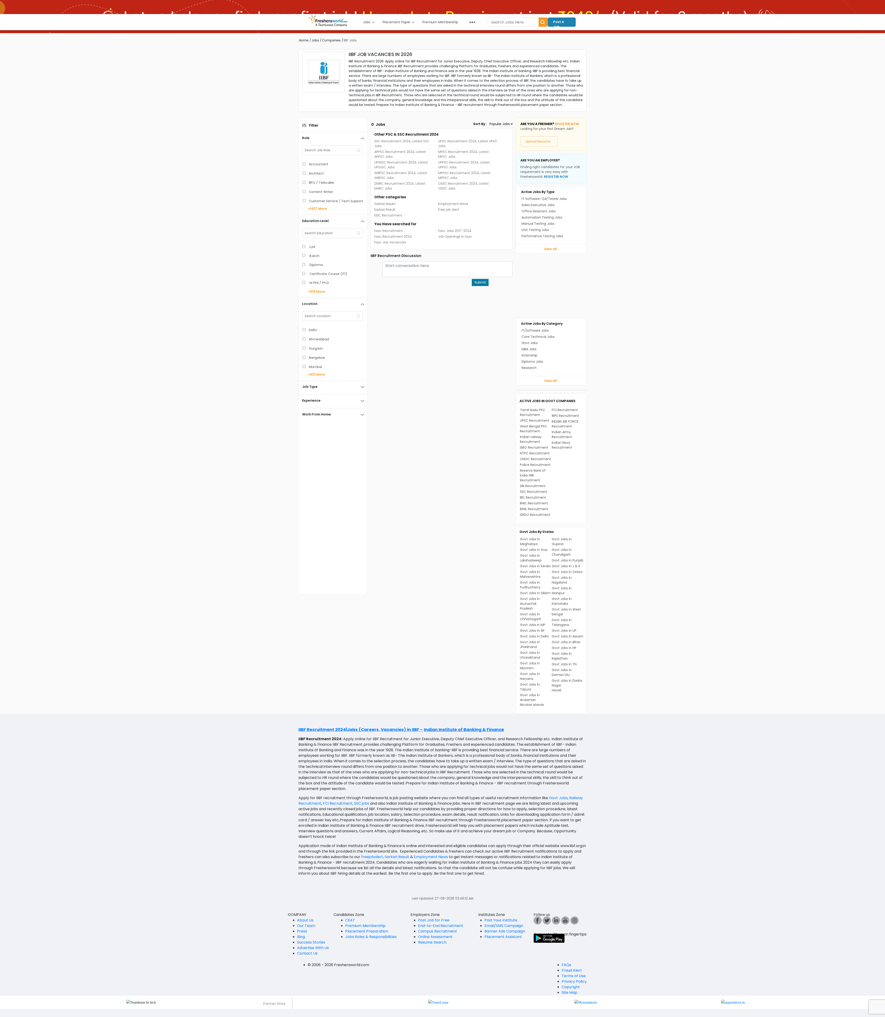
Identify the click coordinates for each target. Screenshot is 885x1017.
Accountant (318, 164)
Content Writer (321, 192)
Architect (316, 173)
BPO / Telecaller (321, 182)
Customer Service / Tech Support (336, 201)
